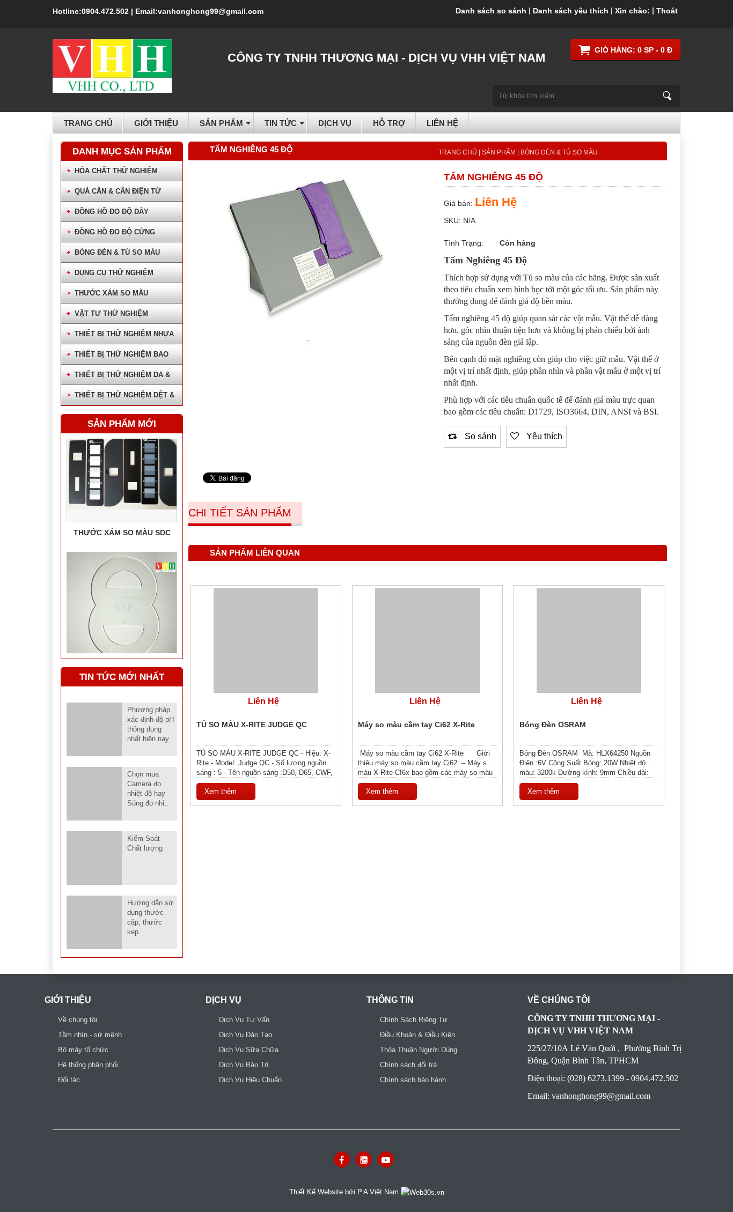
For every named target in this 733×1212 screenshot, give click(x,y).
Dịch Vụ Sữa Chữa (248, 1050)
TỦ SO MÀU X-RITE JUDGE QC (251, 724)
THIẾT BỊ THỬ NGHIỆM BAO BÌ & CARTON (121, 357)
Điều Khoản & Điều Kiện (417, 1035)
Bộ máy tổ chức (83, 1050)
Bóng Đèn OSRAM (552, 724)
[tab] (245, 514)
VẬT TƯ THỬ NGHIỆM (111, 313)
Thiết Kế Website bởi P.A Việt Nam (345, 1192)
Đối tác (69, 1080)
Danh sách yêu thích (571, 10)
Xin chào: (632, 10)
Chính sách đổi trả (408, 1065)
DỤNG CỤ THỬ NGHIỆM (114, 273)
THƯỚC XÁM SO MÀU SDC (122, 519)
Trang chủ (88, 123)
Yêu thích (543, 436)
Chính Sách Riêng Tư (414, 1020)
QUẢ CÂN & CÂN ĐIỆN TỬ (118, 191)
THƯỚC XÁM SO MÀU (111, 293)
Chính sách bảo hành (413, 1080)
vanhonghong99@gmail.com (210, 11)
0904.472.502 (105, 11)
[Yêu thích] (248, 640)
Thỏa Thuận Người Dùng (418, 1050)
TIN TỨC (281, 123)
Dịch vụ (334, 123)
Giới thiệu (156, 123)
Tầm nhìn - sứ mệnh (90, 1035)
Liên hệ (442, 123)
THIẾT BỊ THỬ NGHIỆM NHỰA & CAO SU (124, 337)
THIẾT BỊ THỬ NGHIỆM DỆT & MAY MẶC (124, 398)
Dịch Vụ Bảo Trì (244, 1065)
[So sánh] (266, 640)
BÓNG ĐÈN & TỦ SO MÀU (117, 252)
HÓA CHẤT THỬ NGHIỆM (116, 171)
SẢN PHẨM (221, 123)
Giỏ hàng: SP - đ (633, 50)
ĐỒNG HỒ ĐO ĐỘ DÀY (112, 212)
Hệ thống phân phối (88, 1065)
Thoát (667, 10)
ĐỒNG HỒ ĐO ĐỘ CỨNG (115, 232)
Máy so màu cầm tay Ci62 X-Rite (416, 724)
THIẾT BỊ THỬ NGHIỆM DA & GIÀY (122, 378)
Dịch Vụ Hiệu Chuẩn (250, 1080)
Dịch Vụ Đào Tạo (245, 1035)
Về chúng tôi (77, 1020)
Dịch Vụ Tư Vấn (244, 1020)
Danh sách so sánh (491, 10)
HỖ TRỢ (389, 123)
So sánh (479, 436)
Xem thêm (220, 791)
